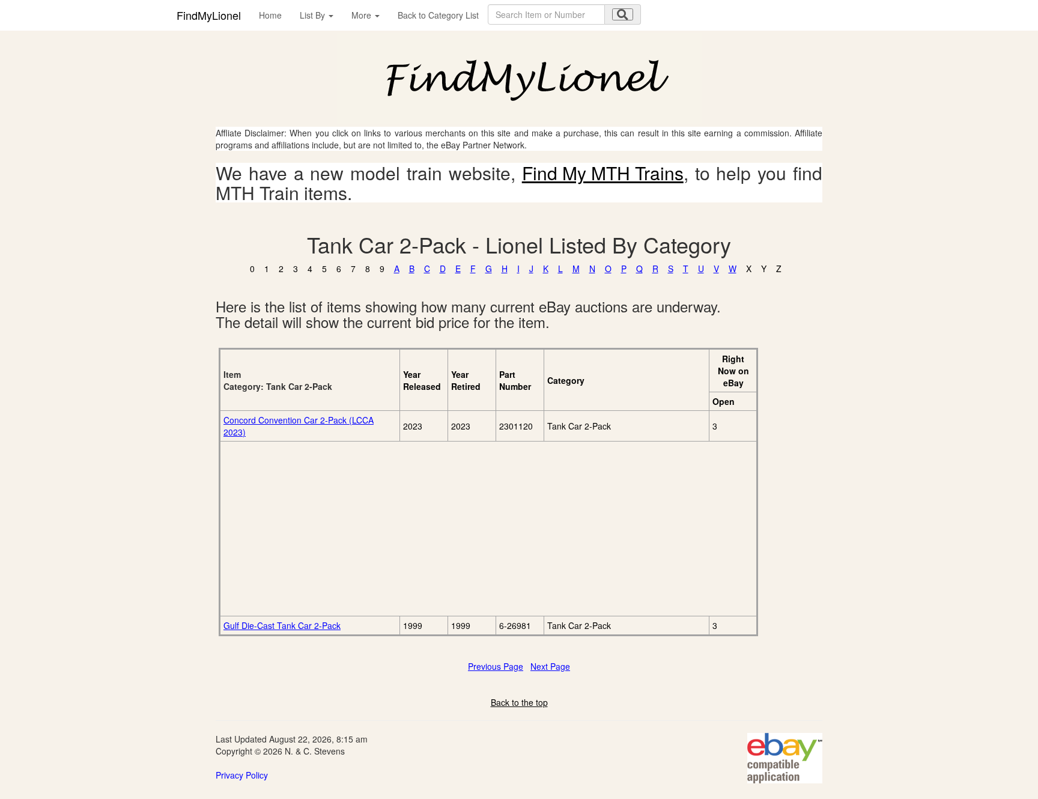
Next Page (550, 666)
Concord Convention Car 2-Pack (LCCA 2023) (298, 426)
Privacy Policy (242, 775)
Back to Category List (438, 15)
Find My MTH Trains (603, 173)
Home (270, 15)
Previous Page (495, 666)
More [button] (362, 15)
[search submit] (622, 14)
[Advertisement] (358, 529)
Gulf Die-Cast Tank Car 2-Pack (282, 625)
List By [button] (313, 15)
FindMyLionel (209, 15)
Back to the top (519, 702)
